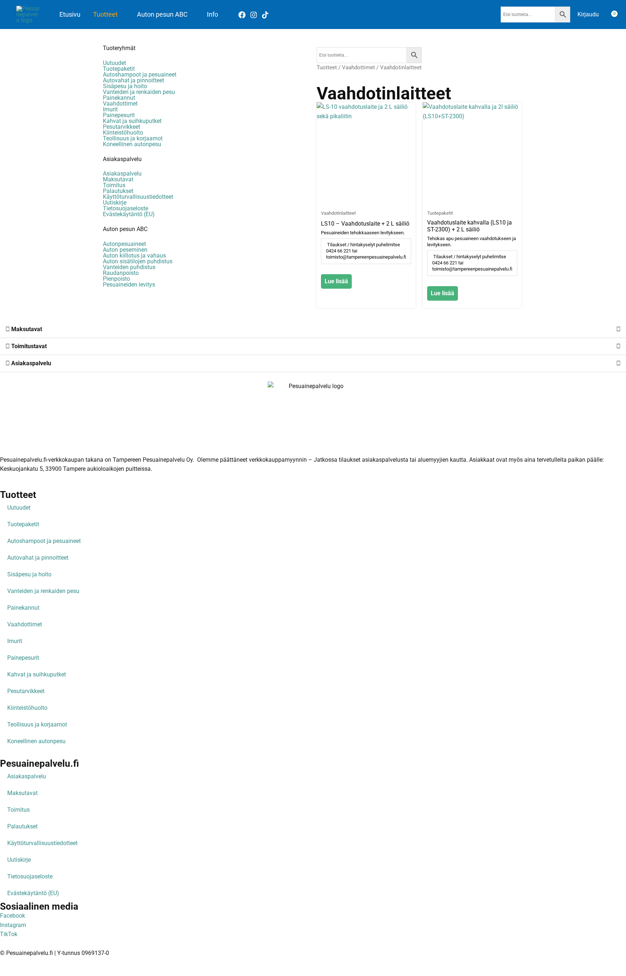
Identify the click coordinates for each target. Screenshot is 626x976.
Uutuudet (114, 63)
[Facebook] (242, 14)
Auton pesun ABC (162, 14)
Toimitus (114, 185)
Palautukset (118, 191)
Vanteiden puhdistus (129, 267)
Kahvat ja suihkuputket (132, 121)
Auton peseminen (125, 250)
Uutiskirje (114, 203)
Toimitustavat (28, 346)
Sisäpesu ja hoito (125, 86)
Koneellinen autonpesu (132, 144)
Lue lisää (336, 281)
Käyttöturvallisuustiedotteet (138, 197)
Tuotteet (105, 14)
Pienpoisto (116, 279)
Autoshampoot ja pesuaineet (139, 75)
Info (212, 14)
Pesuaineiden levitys (129, 285)
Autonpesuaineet (124, 244)
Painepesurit (119, 115)
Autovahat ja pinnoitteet (133, 80)
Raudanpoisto (121, 273)
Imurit (110, 109)
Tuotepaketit (119, 69)
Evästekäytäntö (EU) (129, 214)
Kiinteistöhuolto (123, 133)
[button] (313, 329)
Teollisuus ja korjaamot (133, 138)
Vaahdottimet (120, 104)
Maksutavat (118, 179)
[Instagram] (253, 14)
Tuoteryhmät (119, 48)
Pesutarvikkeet (121, 127)
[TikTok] (265, 14)
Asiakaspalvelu (122, 159)
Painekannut (119, 98)
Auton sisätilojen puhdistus (137, 261)
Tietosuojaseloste (125, 208)
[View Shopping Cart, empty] (609, 14)
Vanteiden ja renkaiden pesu (139, 92)
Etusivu (69, 14)
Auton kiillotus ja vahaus (134, 256)
